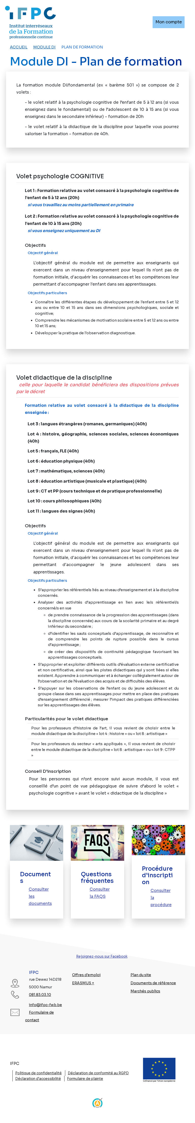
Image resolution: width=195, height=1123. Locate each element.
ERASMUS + (83, 983)
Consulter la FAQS (100, 893)
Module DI (44, 47)
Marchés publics (145, 991)
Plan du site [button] (141, 975)
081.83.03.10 (40, 994)
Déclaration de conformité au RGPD (98, 1073)
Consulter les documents (40, 896)
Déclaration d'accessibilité (38, 1079)
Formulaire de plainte (85, 1079)
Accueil (18, 47)
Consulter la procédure (161, 897)
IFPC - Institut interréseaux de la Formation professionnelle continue (30, 22)
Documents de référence (153, 983)
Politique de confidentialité (38, 1073)
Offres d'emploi (86, 975)
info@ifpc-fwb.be (45, 1005)
